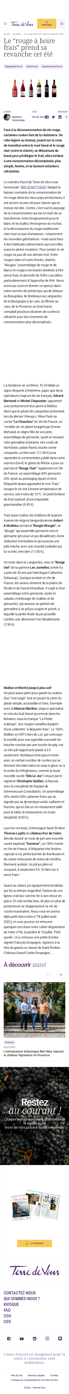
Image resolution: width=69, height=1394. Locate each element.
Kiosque (11, 1304)
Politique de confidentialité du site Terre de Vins (34, 1380)
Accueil (6, 34)
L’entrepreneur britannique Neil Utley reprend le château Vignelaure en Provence (33, 1053)
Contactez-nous (20, 1293)
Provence (9, 1042)
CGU (7, 1315)
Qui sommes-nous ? (22, 1298)
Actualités (17, 34)
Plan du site (16, 1375)
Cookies (54, 1375)
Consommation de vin (52, 66)
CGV (7, 1321)
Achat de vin (32, 66)
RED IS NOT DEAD (33, 187)
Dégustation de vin (13, 66)
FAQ (7, 1310)
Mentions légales (36, 1375)
